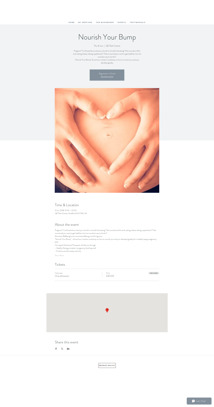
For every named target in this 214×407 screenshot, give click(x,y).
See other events (107, 76)
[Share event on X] (62, 349)
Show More (59, 255)
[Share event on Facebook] (56, 349)
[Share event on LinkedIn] (68, 349)
